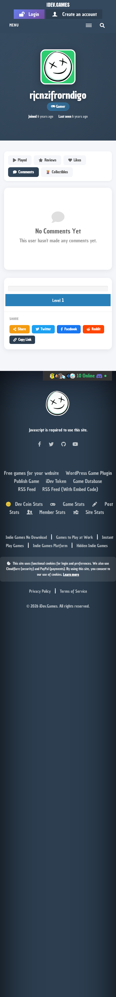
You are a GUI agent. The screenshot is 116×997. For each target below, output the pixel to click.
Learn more (71, 574)
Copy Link (24, 339)
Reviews (50, 160)
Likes (77, 160)
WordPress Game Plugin (89, 473)
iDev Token (57, 481)
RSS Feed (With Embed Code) (70, 489)
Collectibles (60, 172)
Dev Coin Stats (27, 504)
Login (32, 14)
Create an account (77, 14)
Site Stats (93, 512)
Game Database (87, 481)
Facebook (70, 329)
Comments (26, 172)
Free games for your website (32, 473)
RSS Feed (27, 489)
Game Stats (72, 504)
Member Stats (51, 512)
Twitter (46, 329)
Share (22, 329)
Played (22, 160)
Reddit (96, 329)
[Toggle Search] (102, 25)
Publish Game (27, 481)
